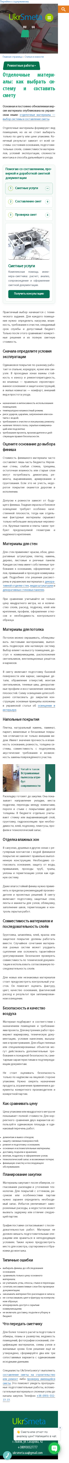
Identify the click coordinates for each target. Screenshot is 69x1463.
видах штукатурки (41, 585)
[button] (63, 9)
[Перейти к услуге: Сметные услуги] (29, 243)
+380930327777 (28, 1447)
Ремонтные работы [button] (20, 66)
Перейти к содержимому (14, 1)
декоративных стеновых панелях (23, 590)
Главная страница (12, 57)
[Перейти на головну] (25, 17)
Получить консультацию (29, 293)
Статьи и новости (34, 57)
